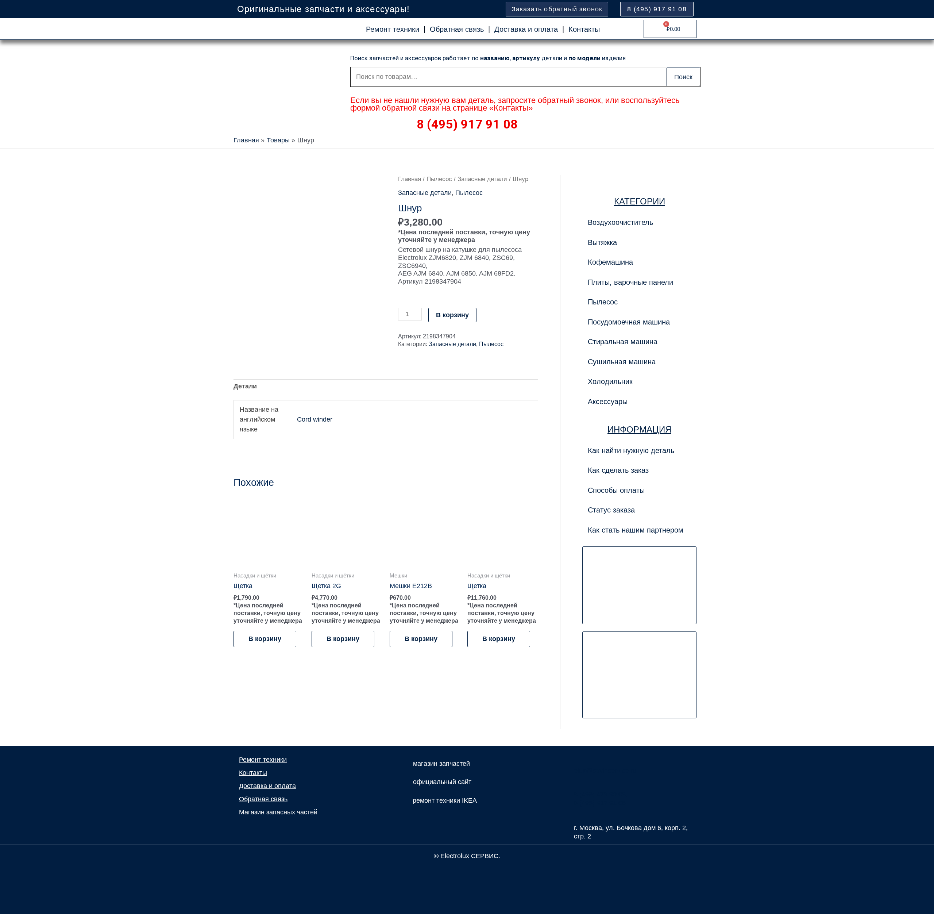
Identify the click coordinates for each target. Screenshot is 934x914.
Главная (409, 179)
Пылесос (439, 179)
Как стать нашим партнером (635, 530)
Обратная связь (457, 29)
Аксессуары (608, 402)
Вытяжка (602, 242)
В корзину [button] (264, 638)
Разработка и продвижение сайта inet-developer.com (467, 872)
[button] (639, 282)
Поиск (683, 77)
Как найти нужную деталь (631, 450)
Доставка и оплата (526, 29)
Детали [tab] (245, 386)
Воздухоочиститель (620, 222)
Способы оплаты (616, 490)
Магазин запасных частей (278, 812)
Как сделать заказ (618, 470)
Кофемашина (610, 262)
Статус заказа (611, 510)
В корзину (452, 315)
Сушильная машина (622, 362)
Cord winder (314, 419)
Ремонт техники (392, 29)
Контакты (584, 29)
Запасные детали (482, 179)
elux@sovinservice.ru (605, 770)
